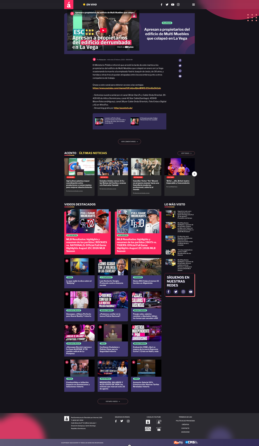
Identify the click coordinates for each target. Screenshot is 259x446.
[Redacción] (94, 60)
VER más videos (113, 401)
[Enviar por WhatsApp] (180, 71)
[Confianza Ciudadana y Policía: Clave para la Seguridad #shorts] (113, 340)
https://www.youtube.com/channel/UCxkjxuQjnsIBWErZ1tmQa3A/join (127, 88)
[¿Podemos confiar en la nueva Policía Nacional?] (113, 306)
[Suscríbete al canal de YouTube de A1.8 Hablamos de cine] (159, 422)
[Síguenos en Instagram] (178, 4)
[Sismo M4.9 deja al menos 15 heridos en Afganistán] (146, 273)
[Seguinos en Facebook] (168, 291)
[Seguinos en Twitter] (175, 291)
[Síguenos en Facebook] (161, 4)
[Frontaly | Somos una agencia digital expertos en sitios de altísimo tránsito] (178, 443)
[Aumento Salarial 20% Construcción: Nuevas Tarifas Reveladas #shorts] (146, 376)
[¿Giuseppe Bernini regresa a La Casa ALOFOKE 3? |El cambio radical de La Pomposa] (79, 340)
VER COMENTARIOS (130, 142)
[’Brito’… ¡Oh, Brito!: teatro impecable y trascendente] (179, 174)
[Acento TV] (68, 4)
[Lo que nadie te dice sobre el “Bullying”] (79, 273)
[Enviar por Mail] (180, 76)
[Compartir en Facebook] (180, 60)
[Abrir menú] (193, 5)
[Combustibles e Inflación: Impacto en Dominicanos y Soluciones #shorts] (79, 376)
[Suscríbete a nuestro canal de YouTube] (172, 4)
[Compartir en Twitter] (180, 65)
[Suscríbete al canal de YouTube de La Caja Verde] (159, 429)
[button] (194, 173)
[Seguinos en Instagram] (183, 291)
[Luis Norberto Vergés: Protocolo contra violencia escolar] (113, 273)
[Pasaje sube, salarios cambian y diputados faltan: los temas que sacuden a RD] (146, 306)
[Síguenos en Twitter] (167, 4)
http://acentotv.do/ (123, 108)
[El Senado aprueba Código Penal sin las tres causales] (146, 121)
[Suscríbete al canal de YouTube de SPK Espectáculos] (148, 429)
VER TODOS (186, 153)
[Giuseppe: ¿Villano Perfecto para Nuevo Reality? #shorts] (79, 306)
